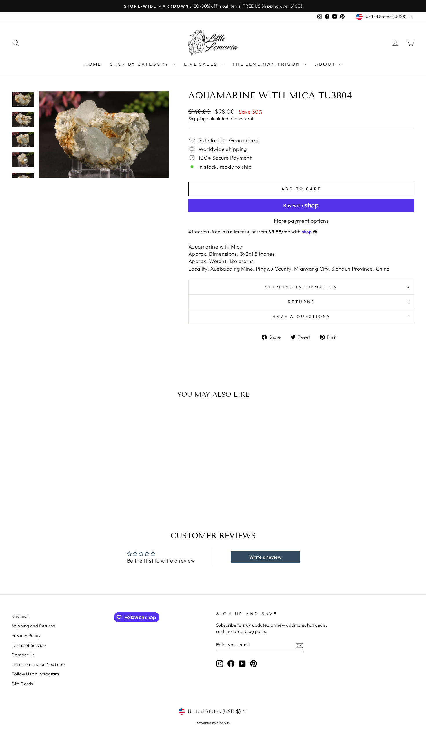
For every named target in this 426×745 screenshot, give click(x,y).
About (326, 64)
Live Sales (201, 64)
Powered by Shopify (213, 722)
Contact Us (23, 655)
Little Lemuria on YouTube (38, 664)
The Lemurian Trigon (267, 64)
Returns (301, 301)
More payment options (301, 221)
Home (92, 64)
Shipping (197, 118)
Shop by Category (140, 64)
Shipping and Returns (33, 626)
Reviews (20, 616)
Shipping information (301, 287)
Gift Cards (22, 683)
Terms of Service (29, 645)
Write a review (265, 557)
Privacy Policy (26, 635)
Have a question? (301, 316)
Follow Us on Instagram (35, 674)
